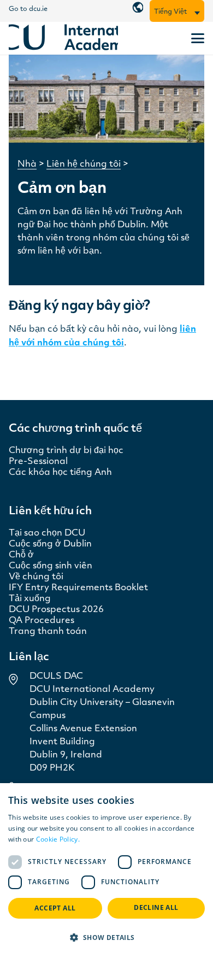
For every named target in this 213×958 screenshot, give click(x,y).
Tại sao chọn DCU (47, 533)
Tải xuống (30, 599)
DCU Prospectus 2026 (56, 610)
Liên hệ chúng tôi (83, 164)
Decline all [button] (156, 907)
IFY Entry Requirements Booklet (78, 588)
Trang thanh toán (48, 631)
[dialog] (106, 870)
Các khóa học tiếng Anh (60, 472)
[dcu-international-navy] (63, 38)
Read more (98, 839)
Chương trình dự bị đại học (66, 450)
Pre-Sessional (38, 461)
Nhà (27, 164)
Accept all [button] (54, 908)
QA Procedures (41, 620)
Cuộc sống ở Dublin (50, 544)
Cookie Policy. (58, 839)
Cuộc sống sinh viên (50, 566)
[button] (197, 13)
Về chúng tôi (36, 577)
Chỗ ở (21, 555)
